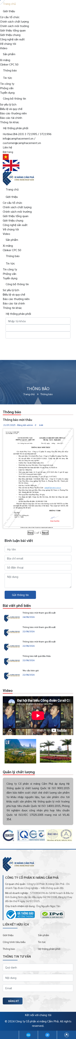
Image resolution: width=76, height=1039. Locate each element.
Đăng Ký (13, 1001)
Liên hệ (7, 147)
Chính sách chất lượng (14, 21)
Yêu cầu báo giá (31, 670)
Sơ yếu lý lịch (8, 104)
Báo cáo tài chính (11, 118)
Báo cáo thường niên (13, 113)
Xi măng (5, 60)
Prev (30, 532)
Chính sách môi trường (14, 26)
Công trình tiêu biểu (14, 942)
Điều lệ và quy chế (11, 109)
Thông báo (9, 948)
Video (3, 48)
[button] (3, 751)
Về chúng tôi (8, 44)
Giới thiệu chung (10, 35)
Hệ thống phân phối (49, 948)
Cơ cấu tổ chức (10, 17)
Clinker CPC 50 (9, 64)
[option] (20, 751)
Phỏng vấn (6, 88)
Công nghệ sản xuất (12, 39)
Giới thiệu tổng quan (13, 30)
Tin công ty (7, 84)
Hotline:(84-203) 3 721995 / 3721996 (27, 134)
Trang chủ (29, 394)
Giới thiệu (8, 935)
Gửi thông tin (20, 595)
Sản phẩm (43, 935)
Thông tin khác (9, 122)
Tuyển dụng (7, 92)
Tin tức (42, 942)
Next (45, 532)
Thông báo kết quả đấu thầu (37, 655)
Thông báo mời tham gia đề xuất (39, 612)
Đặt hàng (8, 151)
